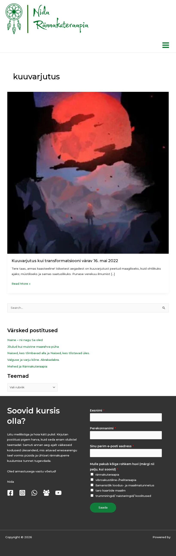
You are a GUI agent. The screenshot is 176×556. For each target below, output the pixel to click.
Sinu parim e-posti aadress (112, 446)
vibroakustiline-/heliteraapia (116, 480)
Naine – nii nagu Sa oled (25, 340)
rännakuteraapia (107, 474)
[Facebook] (10, 493)
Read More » (21, 283)
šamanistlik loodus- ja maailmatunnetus (125, 485)
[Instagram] (22, 493)
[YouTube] (58, 493)
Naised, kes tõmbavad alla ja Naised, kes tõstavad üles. (48, 353)
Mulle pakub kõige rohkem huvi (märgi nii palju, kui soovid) (122, 466)
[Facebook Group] (46, 493)
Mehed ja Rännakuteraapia (27, 366)
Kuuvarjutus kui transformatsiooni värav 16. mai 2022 (65, 260)
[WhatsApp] (34, 493)
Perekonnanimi (103, 428)
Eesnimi (97, 410)
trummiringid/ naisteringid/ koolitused (123, 496)
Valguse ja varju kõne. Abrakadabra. (33, 359)
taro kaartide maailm (111, 490)
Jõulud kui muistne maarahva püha (33, 346)
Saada (103, 507)
